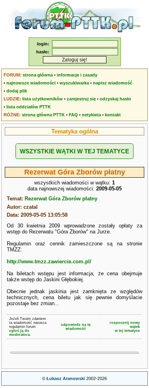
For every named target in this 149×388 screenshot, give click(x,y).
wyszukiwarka (74, 82)
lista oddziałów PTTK (28, 106)
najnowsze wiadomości (31, 82)
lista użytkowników (42, 98)
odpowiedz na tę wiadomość (76, 327)
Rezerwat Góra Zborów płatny (61, 199)
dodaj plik (16, 90)
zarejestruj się (81, 98)
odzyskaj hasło (115, 98)
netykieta (91, 114)
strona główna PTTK (43, 114)
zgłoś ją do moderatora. (20, 333)
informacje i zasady (77, 75)
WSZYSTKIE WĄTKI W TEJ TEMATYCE (74, 151)
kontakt (113, 114)
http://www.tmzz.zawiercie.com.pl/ (49, 262)
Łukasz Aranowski (65, 378)
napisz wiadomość (112, 82)
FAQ (73, 114)
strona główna (38, 75)
